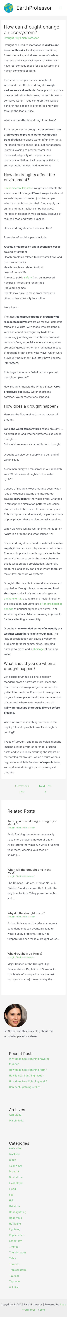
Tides (12, 1258)
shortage (39, 649)
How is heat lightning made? (26, 1075)
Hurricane (15, 1223)
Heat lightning (17, 1212)
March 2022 (16, 1120)
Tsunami (14, 1275)
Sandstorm (15, 1240)
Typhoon (14, 1281)
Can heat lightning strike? (24, 1087)
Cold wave (15, 1165)
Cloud (12, 1159)
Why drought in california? (24, 953)
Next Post (45, 787)
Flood (12, 1188)
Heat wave (15, 1217)
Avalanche (15, 1148)
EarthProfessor (34, 8)
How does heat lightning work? (28, 1081)
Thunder (14, 1246)
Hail (11, 1200)
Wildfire (13, 1287)
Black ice (14, 1154)
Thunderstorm (17, 1252)
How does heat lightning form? (28, 1069)
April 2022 (15, 1114)
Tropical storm (17, 1269)
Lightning (14, 1229)
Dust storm (16, 1177)
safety (28, 277)
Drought (9, 37)
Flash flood (16, 1183)
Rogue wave (16, 1235)
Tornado (14, 1264)
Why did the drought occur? (26, 913)
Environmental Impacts (18, 188)
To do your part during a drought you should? (32, 822)
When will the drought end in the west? (29, 871)
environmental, (13, 598)
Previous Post (21, 787)
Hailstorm (15, 1206)
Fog (11, 1194)
